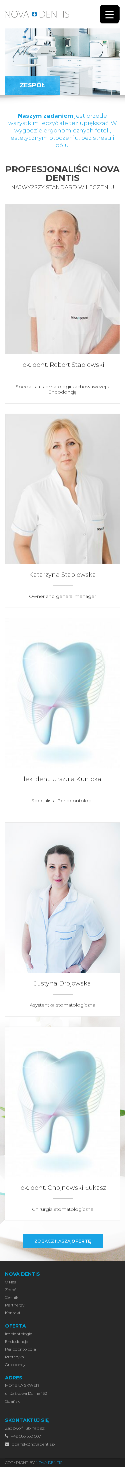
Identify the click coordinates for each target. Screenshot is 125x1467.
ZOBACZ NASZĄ (62, 1241)
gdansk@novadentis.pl (33, 1444)
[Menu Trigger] (109, 14)
